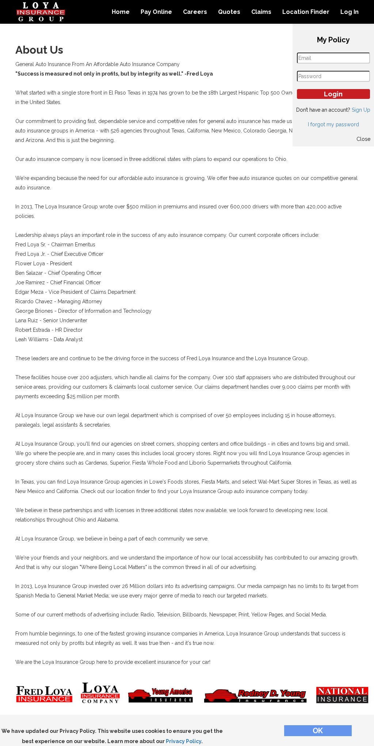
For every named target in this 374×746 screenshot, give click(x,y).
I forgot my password (333, 124)
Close (363, 139)
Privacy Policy (183, 741)
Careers (195, 11)
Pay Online (156, 11)
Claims (261, 11)
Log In (349, 11)
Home (121, 11)
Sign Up (361, 110)
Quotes (229, 11)
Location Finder (305, 11)
